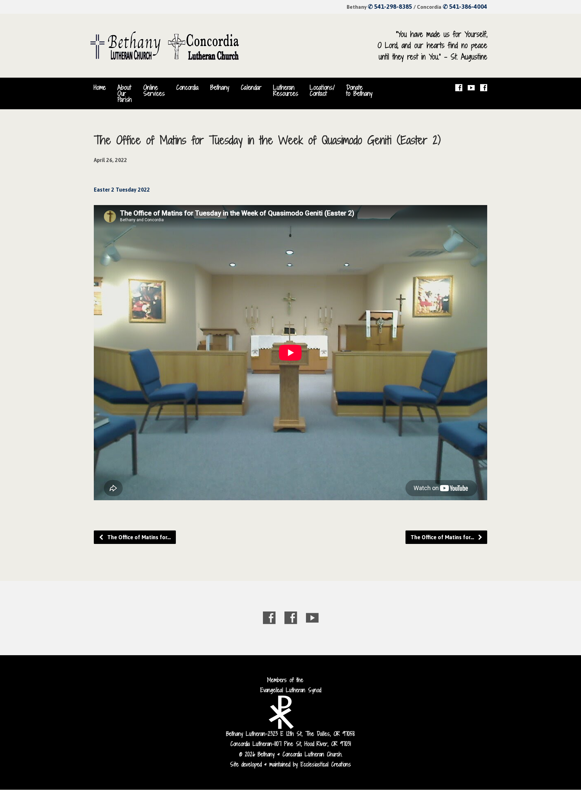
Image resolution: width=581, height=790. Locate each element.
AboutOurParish (124, 93)
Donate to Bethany (359, 90)
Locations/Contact (322, 90)
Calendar (251, 87)
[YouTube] (471, 87)
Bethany (219, 87)
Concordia (187, 87)
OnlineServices (154, 90)
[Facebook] (458, 87)
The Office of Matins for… (138, 537)
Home (100, 87)
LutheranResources (285, 90)
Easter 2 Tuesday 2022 (122, 190)
